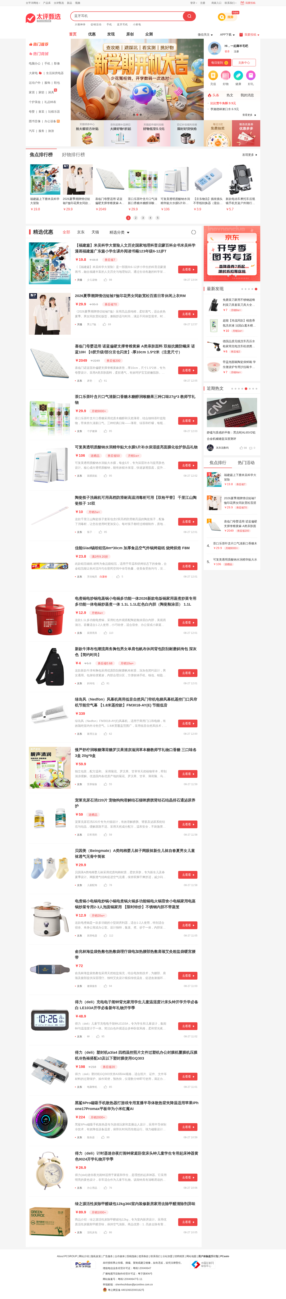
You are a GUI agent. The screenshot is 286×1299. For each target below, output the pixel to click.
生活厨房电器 (55, 73)
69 (109, 324)
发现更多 (248, 154)
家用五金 (92, 733)
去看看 (186, 269)
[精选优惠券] (246, 133)
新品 (69, 2)
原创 (130, 34)
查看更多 (247, 114)
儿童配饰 (92, 885)
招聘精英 (179, 1256)
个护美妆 (35, 102)
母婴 (32, 111)
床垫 (89, 380)
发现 (111, 34)
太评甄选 (59, 2)
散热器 (91, 1137)
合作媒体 (120, 1256)
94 (110, 986)
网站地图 (191, 1256)
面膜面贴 (92, 475)
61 (105, 380)
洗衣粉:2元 (217, 103)
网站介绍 (84, 1256)
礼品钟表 (50, 102)
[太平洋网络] (83, 1262)
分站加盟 (167, 1256)
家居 (32, 92)
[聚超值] (43, 18)
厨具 (51, 92)
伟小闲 (220, 447)
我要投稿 (250, 2)
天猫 (95, 232)
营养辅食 (92, 784)
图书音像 (35, 121)
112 (111, 935)
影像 (57, 63)
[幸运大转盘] (218, 133)
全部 (66, 232)
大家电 (33, 73)
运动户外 (35, 82)
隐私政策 (96, 1256)
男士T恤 (91, 324)
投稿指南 (132, 1256)
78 (110, 885)
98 (110, 279)
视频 (77, 2)
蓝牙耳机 (122, 24)
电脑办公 (35, 63)
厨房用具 (92, 632)
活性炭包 (92, 1232)
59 (110, 834)
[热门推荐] (49, 44)
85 (110, 1087)
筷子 (89, 532)
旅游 (51, 130)
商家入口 (216, 2)
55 (110, 784)
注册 (202, 2)
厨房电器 (92, 935)
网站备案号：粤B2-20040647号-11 (122, 1279)
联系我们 (156, 1256)
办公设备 (50, 121)
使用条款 (144, 1256)
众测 (149, 34)
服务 (41, 130)
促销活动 (96, 24)
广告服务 (108, 1256)
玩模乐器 (54, 111)
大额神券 (80, 24)
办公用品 (92, 1187)
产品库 (47, 2)
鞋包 (57, 82)
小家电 (137, 24)
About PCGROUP (67, 1256)
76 (110, 1187)
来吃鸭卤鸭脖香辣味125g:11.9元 (231, 109)
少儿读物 (92, 279)
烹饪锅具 (92, 576)
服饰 (47, 82)
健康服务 (92, 986)
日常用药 (92, 834)
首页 (73, 34)
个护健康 (92, 431)
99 (108, 1137)
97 (245, 447)
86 (110, 1232)
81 (108, 683)
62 (110, 733)
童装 (41, 111)
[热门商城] (49, 54)
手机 (109, 24)
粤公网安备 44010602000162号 (126, 1290)
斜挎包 (91, 683)
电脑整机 (92, 1087)
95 (110, 431)
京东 (81, 232)
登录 (192, 2)
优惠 (92, 34)
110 (111, 632)
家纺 (41, 92)
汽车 (32, 130)
